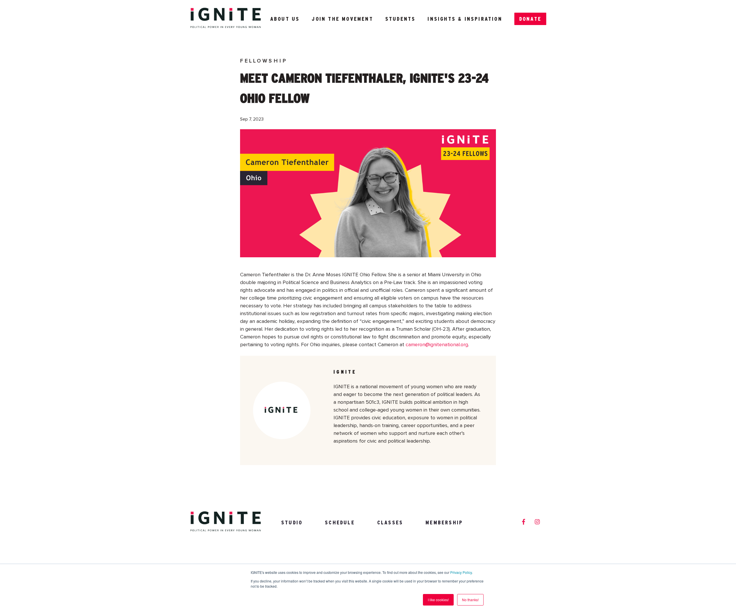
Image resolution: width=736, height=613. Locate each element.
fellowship (264, 61)
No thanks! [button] (470, 599)
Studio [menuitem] (291, 522)
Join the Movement (342, 19)
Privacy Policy (461, 572)
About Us (285, 19)
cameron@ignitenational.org (437, 344)
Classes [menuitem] (390, 522)
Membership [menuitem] (444, 522)
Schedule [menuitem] (340, 522)
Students (400, 19)
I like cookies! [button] (438, 599)
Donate (530, 19)
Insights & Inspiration (465, 19)
